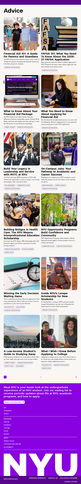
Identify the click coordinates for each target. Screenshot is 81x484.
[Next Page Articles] (76, 377)
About (6, 438)
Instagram (7, 419)
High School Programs (68, 478)
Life (5, 408)
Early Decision (20, 307)
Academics (8, 411)
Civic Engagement (10, 185)
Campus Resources (47, 185)
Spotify (6, 434)
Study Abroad (19, 366)
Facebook (7, 425)
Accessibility (8, 447)
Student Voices (9, 252)
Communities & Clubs (23, 185)
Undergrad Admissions (37, 478)
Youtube (7, 428)
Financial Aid (53, 478)
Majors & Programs (27, 249)
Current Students (10, 127)
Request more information (13, 402)
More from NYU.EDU (11, 479)
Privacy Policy (9, 441)
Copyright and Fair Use (12, 444)
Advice (6, 414)
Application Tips (9, 307)
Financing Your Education (12, 67)
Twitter (6, 422)
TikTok (6, 431)
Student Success (71, 481)
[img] (22, 33)
